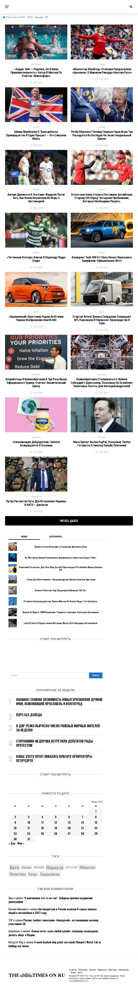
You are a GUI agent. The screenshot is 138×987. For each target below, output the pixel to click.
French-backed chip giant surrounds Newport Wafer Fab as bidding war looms (54, 944)
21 (82, 828)
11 (42, 822)
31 (28, 839)
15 (96, 822)
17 (28, 828)
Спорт (33, 874)
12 (55, 822)
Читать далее (69, 521)
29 (95, 834)
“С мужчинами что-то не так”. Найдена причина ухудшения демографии (50, 900)
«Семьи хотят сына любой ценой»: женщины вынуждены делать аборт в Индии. (53, 933)
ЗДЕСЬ (95, 978)
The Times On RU (15, 17)
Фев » (20, 843)
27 (69, 834)
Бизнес (27, 867)
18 (42, 828)
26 (55, 834)
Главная (73, 969)
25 (42, 834)
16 (15, 828)
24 (28, 834)
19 (55, 828)
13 (69, 822)
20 (69, 828)
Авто (14, 867)
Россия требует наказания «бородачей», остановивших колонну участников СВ (53, 922)
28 (82, 834)
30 (15, 839)
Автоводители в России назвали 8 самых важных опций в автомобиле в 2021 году (52, 911)
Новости (54, 867)
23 (15, 834)
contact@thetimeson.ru (78, 980)
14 (82, 822)
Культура (39, 867)
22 (95, 828)
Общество (87, 867)
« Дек (11, 843)
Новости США (71, 867)
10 (28, 822)
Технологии (50, 874)
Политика (18, 874)
